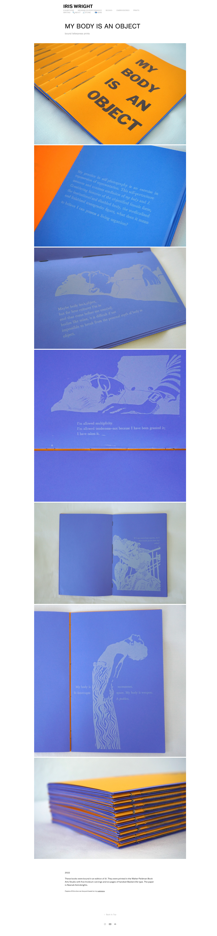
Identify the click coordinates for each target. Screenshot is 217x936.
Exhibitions (68, 10)
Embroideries (123, 10)
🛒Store (87, 13)
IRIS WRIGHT (78, 6)
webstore (101, 891)
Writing (66, 13)
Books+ (109, 10)
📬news (98, 13)
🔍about (76, 13)
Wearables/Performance (90, 10)
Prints (136, 10)
